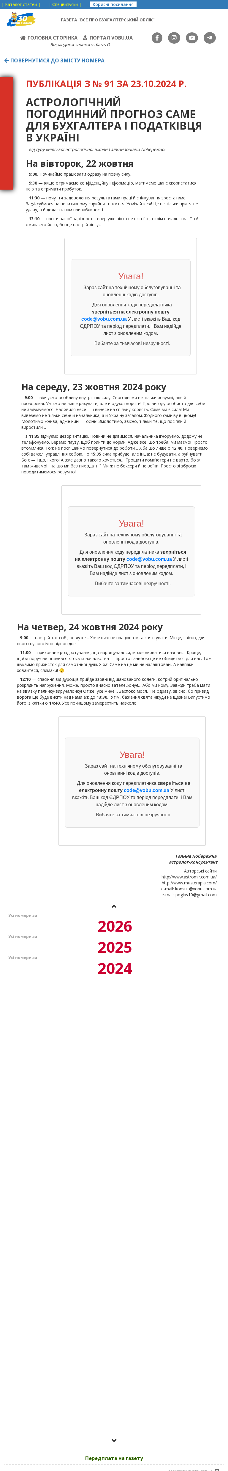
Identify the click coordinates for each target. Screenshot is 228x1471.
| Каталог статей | (20, 4)
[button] (114, 906)
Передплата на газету (114, 1458)
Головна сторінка (52, 37)
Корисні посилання (113, 4)
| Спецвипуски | (65, 4)
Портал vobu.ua (111, 37)
